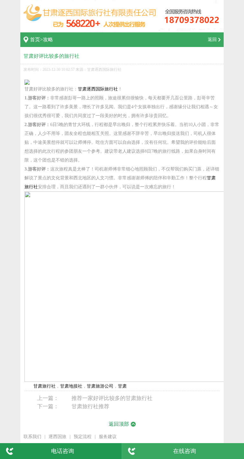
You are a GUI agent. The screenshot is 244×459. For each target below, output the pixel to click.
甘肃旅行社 (44, 386)
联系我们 (32, 436)
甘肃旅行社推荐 (90, 406)
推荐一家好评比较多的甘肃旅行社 (111, 398)
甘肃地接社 (71, 386)
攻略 (48, 39)
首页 (35, 39)
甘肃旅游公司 (100, 386)
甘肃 (122, 386)
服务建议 (108, 436)
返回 (212, 39)
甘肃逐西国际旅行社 (98, 89)
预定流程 (83, 436)
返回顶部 (119, 424)
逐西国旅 (57, 436)
